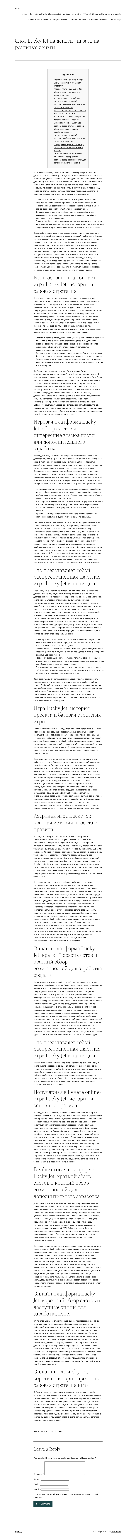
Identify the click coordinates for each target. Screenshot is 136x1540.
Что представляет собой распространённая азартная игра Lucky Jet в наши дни (69, 138)
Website (37, 1489)
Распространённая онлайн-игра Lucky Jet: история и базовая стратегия (68, 83)
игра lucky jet (92, 541)
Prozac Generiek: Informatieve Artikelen (89, 19)
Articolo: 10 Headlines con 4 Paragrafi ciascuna (47, 19)
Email (36, 1484)
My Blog (18, 8)
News (60, 1431)
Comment (38, 1474)
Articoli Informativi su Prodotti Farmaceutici (41, 14)
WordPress (116, 1531)
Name (36, 1479)
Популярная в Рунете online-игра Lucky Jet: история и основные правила (69, 147)
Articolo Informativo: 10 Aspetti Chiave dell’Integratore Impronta (92, 14)
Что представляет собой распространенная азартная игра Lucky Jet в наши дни (69, 104)
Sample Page (115, 19)
